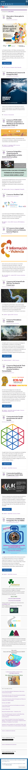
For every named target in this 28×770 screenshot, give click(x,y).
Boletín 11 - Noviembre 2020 (9, 145)
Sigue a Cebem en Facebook (8, 730)
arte (4, 275)
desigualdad (17, 189)
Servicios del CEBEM (6, 702)
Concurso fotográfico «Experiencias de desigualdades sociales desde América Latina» (12, 154)
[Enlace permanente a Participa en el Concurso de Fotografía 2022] (14, 91)
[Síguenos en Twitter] (5, 4)
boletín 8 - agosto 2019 (8, 314)
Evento (18, 513)
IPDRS (11, 146)
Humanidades (5, 411)
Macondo (19, 67)
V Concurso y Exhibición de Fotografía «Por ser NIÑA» (15, 519)
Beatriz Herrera (10, 19)
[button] (27, 1)
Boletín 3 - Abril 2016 (8, 468)
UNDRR (3, 223)
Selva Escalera (10, 323)
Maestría (10, 411)
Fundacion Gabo (13, 67)
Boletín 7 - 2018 (11, 360)
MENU (3, 1)
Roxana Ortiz (10, 76)
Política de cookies (8, 764)
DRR (19, 221)
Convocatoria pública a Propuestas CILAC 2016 (14, 474)
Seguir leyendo (7, 63)
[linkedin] (10, 4)
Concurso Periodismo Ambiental (13, 320)
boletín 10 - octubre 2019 (11, 275)
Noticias (16, 19)
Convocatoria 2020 (6, 146)
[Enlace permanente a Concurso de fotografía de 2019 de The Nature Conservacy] (14, 295)
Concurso (8, 67)
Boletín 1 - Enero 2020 (8, 221)
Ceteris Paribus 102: (6, 709)
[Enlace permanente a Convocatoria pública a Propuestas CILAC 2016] (14, 486)
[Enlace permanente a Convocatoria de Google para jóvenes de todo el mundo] (14, 436)
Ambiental (6, 360)
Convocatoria (11, 114)
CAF (4, 67)
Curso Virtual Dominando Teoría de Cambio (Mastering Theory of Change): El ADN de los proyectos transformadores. (13, 715)
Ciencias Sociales (16, 410)
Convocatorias (16, 76)
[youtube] (7, 4)
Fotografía (22, 189)
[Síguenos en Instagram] (12, 4)
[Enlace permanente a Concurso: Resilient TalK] (14, 205)
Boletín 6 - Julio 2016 (8, 410)
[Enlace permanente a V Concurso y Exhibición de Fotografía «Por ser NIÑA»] (14, 539)
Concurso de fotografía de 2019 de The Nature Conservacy (15, 283)
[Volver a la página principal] (14, 6)
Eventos (10, 158)
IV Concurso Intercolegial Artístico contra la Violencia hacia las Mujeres (16, 230)
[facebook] (3, 4)
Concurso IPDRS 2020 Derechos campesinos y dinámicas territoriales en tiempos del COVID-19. (13, 122)
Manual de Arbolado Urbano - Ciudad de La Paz (11, 711)
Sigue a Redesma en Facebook (9, 744)
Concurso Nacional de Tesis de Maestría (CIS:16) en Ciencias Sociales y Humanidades (13, 368)
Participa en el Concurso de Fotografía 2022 (15, 73)
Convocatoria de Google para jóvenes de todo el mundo (14, 418)
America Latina (7, 189)
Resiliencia (22, 221)
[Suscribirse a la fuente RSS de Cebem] (1, 4)
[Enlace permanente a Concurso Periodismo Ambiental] (14, 333)
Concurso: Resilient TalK (14, 194)
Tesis (13, 411)
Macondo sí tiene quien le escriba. (15, 17)
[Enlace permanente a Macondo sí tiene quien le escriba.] (14, 34)
